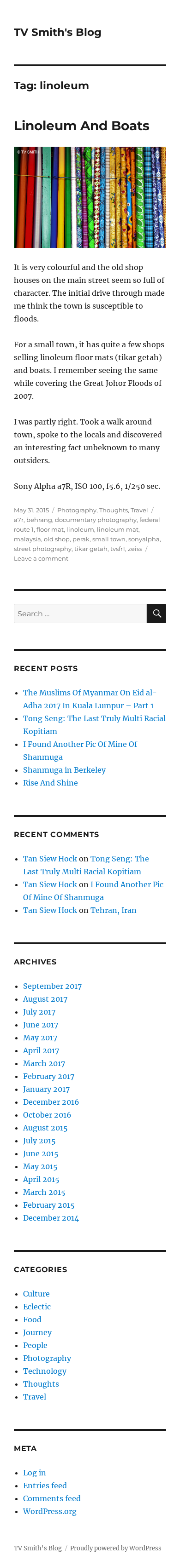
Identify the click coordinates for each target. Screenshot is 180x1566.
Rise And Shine (50, 782)
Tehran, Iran (113, 910)
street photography (43, 548)
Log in (34, 1472)
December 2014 (51, 1217)
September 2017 (52, 986)
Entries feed (45, 1485)
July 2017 (39, 1011)
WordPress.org (50, 1511)
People (35, 1345)
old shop (57, 539)
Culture (36, 1293)
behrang (39, 519)
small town (109, 539)
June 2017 (40, 1024)
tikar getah (91, 548)
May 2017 (40, 1037)
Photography (76, 510)
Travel (139, 510)
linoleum (80, 529)
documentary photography (96, 519)
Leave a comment (41, 558)
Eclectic (37, 1306)
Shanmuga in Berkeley (64, 769)
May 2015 (40, 1166)
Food (32, 1319)
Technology (44, 1371)
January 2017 (46, 1089)
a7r (19, 519)
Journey (37, 1332)
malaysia (27, 539)
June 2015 (41, 1153)
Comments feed (52, 1498)
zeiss (135, 548)
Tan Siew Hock (50, 858)
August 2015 (45, 1127)
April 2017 (41, 1050)
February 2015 (49, 1205)
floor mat (50, 529)
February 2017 (48, 1076)
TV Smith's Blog (58, 32)
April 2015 (41, 1179)
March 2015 (44, 1192)
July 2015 (39, 1140)
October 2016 (47, 1114)
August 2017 (45, 999)
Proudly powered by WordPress (116, 1548)
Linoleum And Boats (82, 125)
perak (81, 539)
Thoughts (113, 510)
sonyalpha (144, 539)
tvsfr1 (117, 548)
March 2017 (44, 1063)
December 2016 (51, 1102)
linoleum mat (117, 529)
